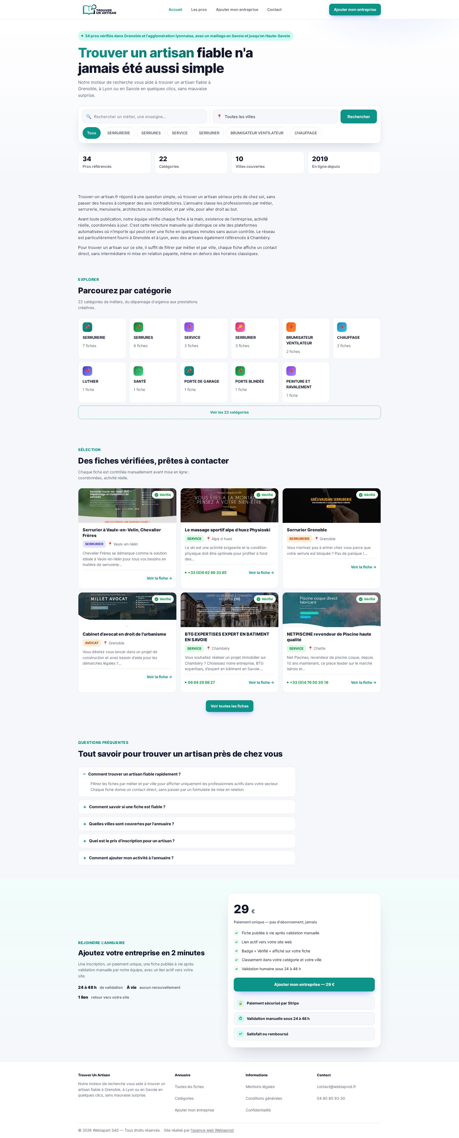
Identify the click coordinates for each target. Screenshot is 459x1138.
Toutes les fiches (189, 1086)
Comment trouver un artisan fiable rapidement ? (134, 774)
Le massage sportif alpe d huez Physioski (227, 529)
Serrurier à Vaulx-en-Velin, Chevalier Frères (122, 532)
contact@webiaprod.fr (336, 1086)
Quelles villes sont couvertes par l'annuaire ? (131, 823)
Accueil (175, 9)
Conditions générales (264, 1098)
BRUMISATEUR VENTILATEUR (257, 133)
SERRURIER (209, 133)
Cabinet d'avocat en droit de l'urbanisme (124, 634)
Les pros (199, 9)
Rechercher (358, 116)
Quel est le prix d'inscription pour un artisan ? (132, 840)
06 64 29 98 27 (201, 682)
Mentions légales (260, 1086)
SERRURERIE (118, 133)
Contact (274, 9)
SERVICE (180, 133)
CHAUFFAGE (306, 133)
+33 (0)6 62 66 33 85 (207, 572)
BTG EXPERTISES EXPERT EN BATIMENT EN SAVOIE (227, 636)
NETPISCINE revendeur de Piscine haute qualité (329, 636)
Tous (91, 133)
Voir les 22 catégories (229, 412)
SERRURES (151, 133)
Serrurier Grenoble (307, 529)
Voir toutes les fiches (230, 706)
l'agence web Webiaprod (212, 1130)
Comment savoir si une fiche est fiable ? (127, 806)
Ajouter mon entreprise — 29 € (304, 984)
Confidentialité (258, 1110)
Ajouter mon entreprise (237, 9)
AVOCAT (92, 643)
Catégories (184, 1098)
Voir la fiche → (159, 578)
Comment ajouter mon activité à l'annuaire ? (131, 857)
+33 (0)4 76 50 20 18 (309, 682)
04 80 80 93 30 (331, 1098)
